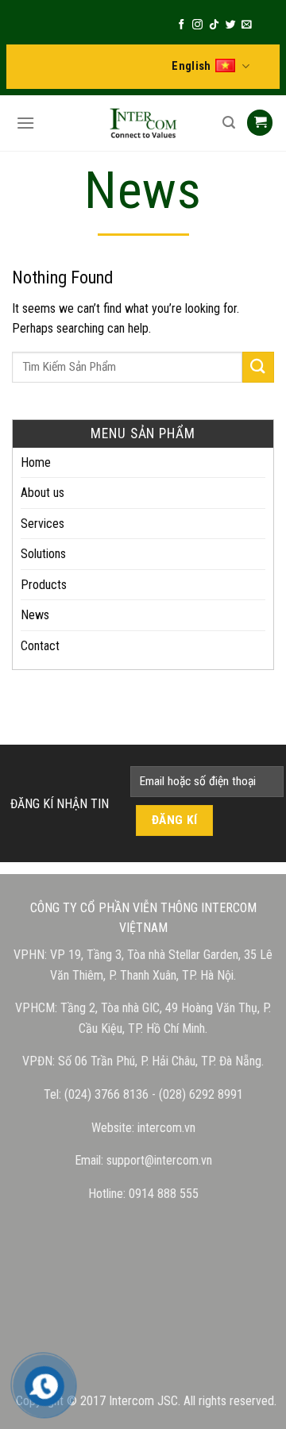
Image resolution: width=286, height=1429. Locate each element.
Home (36, 462)
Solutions (43, 553)
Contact (40, 645)
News (35, 614)
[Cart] (259, 123)
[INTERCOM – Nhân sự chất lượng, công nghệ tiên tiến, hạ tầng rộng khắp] (143, 122)
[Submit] (258, 367)
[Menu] (23, 122)
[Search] (226, 122)
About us (42, 492)
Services (42, 523)
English (191, 66)
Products (44, 584)
